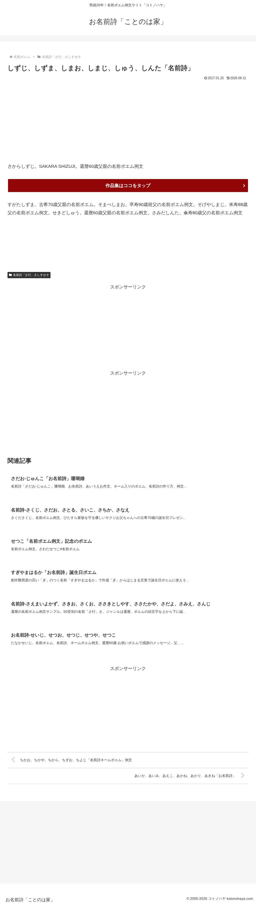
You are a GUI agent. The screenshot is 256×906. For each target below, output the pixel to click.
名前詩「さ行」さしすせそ (31, 275)
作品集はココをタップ (128, 185)
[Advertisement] (128, 119)
